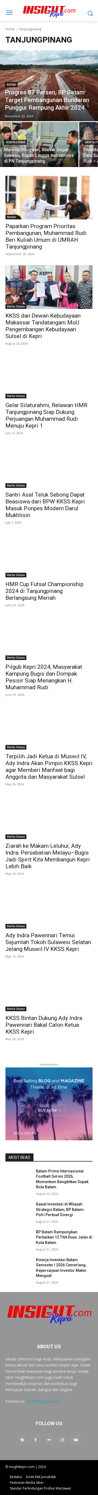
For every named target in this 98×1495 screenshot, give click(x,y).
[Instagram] (62, 1439)
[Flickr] (49, 1439)
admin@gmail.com (42, 1401)
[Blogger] (22, 1439)
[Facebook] (35, 1439)
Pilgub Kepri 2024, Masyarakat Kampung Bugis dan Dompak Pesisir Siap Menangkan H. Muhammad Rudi (43, 677)
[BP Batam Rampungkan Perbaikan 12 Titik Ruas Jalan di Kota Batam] (18, 1239)
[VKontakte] (76, 1439)
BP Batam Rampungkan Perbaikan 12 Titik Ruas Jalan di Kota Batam (64, 1237)
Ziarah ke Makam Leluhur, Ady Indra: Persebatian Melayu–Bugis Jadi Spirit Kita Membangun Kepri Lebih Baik (47, 856)
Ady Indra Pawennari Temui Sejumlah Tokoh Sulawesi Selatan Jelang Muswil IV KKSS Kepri (48, 942)
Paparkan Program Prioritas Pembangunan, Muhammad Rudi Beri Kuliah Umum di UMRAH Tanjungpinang (46, 236)
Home (10, 29)
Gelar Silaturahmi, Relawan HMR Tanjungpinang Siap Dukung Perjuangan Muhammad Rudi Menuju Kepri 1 (46, 415)
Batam (11, 84)
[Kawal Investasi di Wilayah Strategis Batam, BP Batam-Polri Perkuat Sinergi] (18, 1211)
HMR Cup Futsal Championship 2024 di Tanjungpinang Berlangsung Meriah (44, 591)
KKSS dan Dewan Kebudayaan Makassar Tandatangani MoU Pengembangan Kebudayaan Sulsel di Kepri (43, 325)
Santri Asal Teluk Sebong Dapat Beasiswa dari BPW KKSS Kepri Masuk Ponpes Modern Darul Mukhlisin (45, 504)
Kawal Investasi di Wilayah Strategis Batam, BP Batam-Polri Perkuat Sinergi (60, 1209)
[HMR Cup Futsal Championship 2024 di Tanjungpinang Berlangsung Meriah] (49, 555)
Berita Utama (15, 142)
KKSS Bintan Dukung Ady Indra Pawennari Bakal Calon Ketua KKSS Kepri (43, 1025)
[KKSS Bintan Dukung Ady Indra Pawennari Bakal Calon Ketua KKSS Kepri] (49, 989)
